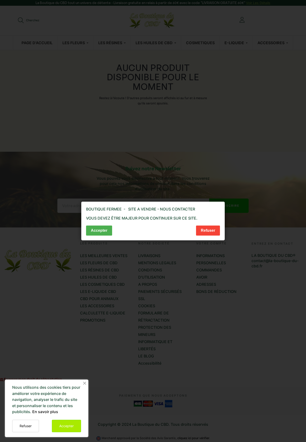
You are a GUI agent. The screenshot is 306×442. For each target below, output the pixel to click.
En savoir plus (45, 411)
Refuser (26, 426)
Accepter (66, 426)
